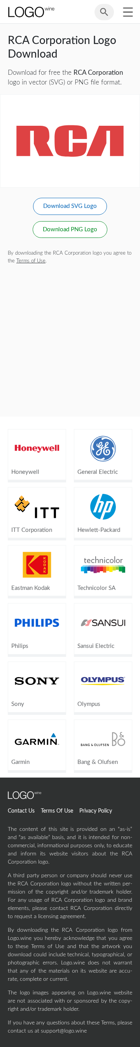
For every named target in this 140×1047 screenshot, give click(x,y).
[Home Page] (31, 12)
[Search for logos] (104, 15)
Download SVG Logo (70, 206)
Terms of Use (31, 261)
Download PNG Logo (70, 229)
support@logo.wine (64, 1031)
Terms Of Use (57, 811)
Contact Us (21, 811)
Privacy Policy (95, 811)
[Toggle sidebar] (128, 11)
